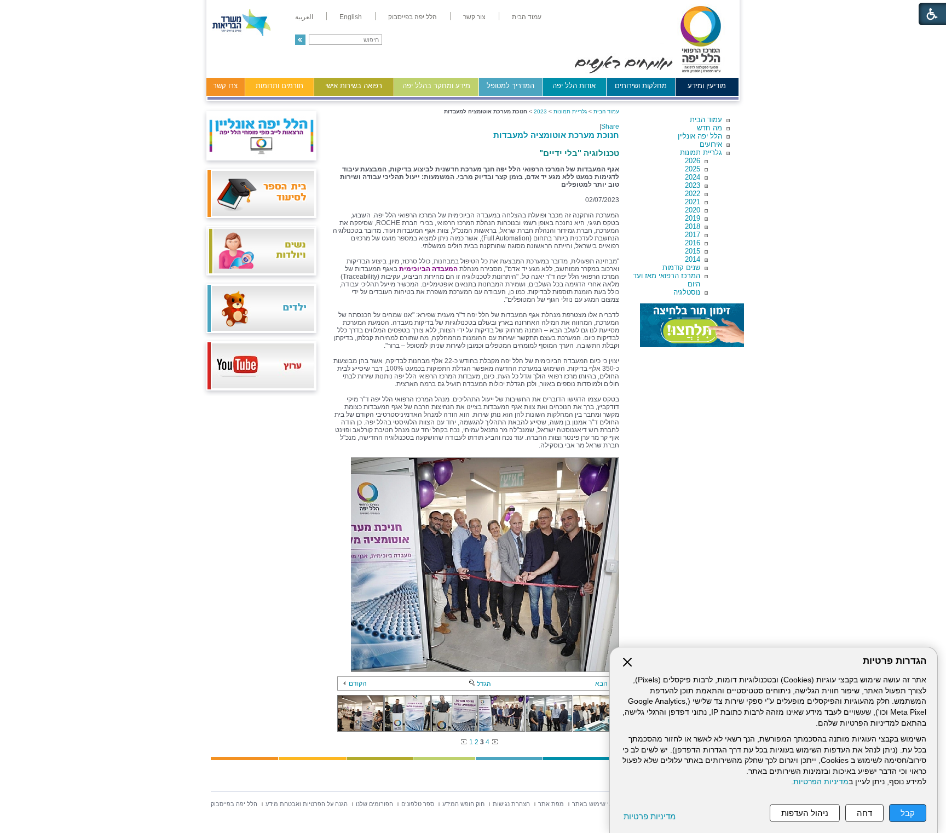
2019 (692, 218)
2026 (692, 161)
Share (610, 126)
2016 (692, 243)
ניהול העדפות (804, 813)
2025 (692, 169)
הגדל (484, 684)
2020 (692, 210)
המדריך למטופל (510, 86)
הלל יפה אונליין (700, 136)
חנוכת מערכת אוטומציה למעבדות (556, 135)
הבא (601, 683)
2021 (692, 202)
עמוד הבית (706, 120)
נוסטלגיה (686, 292)
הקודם (358, 683)
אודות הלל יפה (574, 86)
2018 (692, 226)
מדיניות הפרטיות (821, 782)
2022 (692, 193)
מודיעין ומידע (707, 86)
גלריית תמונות (701, 152)
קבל (908, 813)
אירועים (711, 144)
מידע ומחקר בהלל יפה (436, 86)
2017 (692, 235)
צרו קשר (225, 86)
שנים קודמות (681, 267)
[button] (300, 40)
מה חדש (709, 128)
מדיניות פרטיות (650, 816)
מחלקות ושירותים (641, 86)
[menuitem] (526, 17)
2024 (692, 177)
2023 (692, 185)
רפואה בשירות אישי (353, 86)
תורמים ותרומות (279, 86)
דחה (864, 813)
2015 (692, 251)
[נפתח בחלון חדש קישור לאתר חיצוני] (692, 325)
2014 (692, 259)
